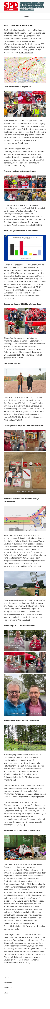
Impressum (8, 982)
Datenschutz (8, 987)
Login (6, 992)
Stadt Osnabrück (26, 52)
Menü (26, 16)
